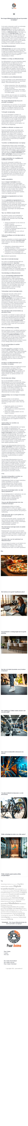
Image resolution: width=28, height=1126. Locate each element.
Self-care (21, 910)
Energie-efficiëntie (20, 891)
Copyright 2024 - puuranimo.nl (14, 968)
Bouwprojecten (14, 884)
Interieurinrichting (6, 899)
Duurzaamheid (18, 889)
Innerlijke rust (14, 896)
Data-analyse (9, 886)
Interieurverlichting (15, 899)
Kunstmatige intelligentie (10, 901)
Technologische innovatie (7, 915)
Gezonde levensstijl (14, 894)
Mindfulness (14, 903)
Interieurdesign (18, 898)
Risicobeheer (17, 910)
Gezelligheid (23, 892)
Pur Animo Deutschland (10, 960)
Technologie (5, 922)
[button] (14, 14)
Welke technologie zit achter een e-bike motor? (13, 834)
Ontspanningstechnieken (8, 907)
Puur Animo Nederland (10, 964)
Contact (6, 953)
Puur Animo (7, 951)
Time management (14, 917)
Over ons (6, 954)
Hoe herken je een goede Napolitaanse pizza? (13, 592)
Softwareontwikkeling (11, 911)
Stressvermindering (18, 913)
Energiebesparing (5, 892)
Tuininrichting (22, 917)
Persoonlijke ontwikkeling (13, 908)
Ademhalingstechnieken (6, 884)
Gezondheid (22, 894)
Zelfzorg (10, 919)
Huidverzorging (5, 896)
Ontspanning (9, 905)
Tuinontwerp (3, 919)
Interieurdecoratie (6, 898)
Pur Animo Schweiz (9, 962)
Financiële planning (14, 892)
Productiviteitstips (9, 910)
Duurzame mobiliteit (9, 891)
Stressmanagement (6, 913)
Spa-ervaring (19, 911)
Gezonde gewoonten (4, 894)
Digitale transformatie (11, 887)
